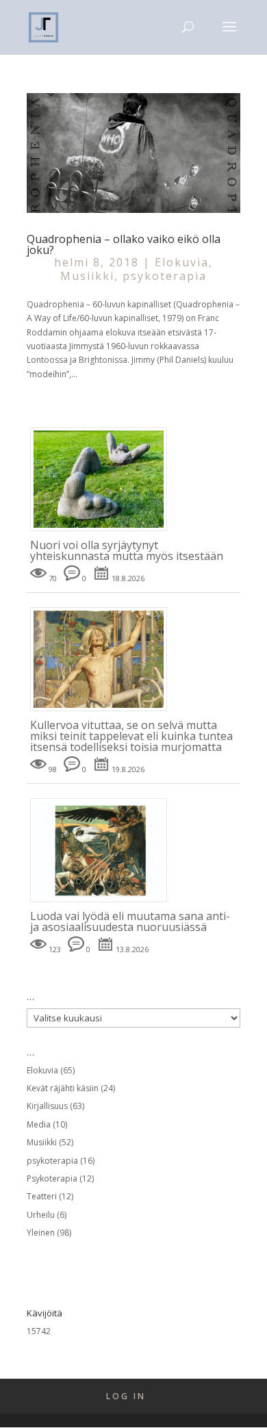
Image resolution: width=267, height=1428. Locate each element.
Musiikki (87, 275)
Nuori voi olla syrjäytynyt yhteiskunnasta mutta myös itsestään (126, 550)
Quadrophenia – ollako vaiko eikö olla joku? (123, 244)
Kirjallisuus (47, 1106)
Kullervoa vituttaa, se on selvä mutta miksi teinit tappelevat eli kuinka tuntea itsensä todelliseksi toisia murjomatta (131, 735)
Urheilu (41, 1215)
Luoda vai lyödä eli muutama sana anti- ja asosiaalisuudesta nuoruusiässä (130, 921)
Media (39, 1124)
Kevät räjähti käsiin (63, 1088)
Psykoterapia (52, 1178)
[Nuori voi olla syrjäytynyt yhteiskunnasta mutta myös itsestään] (103, 531)
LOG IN (126, 1396)
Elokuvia (182, 262)
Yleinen (41, 1232)
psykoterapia (165, 275)
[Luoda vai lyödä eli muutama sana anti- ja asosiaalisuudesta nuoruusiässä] (103, 902)
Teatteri (42, 1196)
